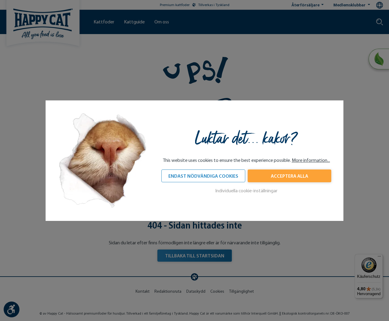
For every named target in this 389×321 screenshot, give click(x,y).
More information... (311, 160)
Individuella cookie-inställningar (246, 191)
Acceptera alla (289, 176)
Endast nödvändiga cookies (203, 176)
